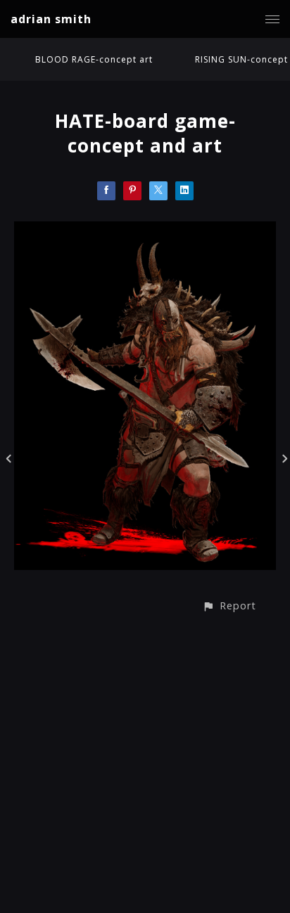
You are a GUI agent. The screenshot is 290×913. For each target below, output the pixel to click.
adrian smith (51, 19)
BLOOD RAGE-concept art (94, 59)
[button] (229, 605)
